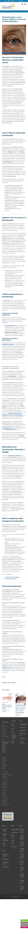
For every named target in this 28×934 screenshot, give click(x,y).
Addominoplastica (14, 829)
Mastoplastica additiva (5, 855)
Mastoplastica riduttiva (5, 863)
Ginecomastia (5, 866)
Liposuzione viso (22, 734)
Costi (12, 728)
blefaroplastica (12, 376)
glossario (3, 676)
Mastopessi (5, 859)
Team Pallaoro (12, 682)
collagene (10, 151)
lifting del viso (6, 668)
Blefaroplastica (22, 724)
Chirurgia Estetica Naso (22, 863)
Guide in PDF (13, 742)
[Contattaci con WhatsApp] (16, 1)
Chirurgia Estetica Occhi (22, 869)
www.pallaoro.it (15, 896)
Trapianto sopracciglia (5, 839)
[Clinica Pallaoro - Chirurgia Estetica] (5, 722)
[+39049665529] (9, 1)
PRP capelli (4, 844)
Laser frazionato (22, 742)
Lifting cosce (12, 836)
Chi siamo (13, 721)
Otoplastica (22, 738)
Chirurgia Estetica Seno (22, 882)
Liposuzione (14, 846)
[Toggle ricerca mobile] (22, 4)
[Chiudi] (26, 918)
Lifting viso (22, 727)
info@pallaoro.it (5, 742)
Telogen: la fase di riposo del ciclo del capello (7, 706)
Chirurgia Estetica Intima (22, 856)
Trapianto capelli (5, 830)
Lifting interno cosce (12, 842)
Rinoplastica (22, 730)
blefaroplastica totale (7, 427)
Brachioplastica (14, 832)
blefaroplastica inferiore (10, 429)
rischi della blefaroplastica (10, 578)
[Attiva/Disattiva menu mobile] (25, 4)
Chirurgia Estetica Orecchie (22, 875)
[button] (3, 704)
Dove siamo (12, 724)
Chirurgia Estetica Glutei (22, 850)
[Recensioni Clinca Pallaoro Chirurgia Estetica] (12, 1)
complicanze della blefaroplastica (12, 577)
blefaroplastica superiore (8, 344)
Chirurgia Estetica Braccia (22, 837)
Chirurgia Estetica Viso (22, 888)
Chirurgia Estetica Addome (22, 831)
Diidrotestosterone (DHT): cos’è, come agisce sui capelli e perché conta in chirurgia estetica (20, 708)
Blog (12, 731)
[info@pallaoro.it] (5, 1)
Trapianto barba (5, 834)
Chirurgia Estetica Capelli (22, 843)
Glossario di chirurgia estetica (13, 736)
